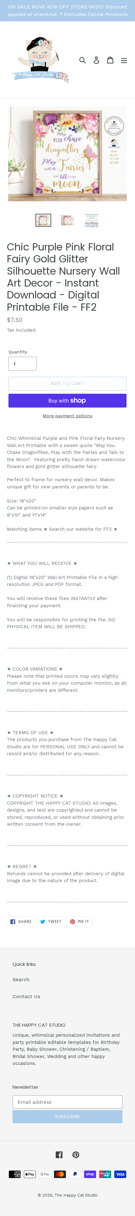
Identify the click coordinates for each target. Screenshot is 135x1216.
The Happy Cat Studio (76, 1195)
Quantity (17, 351)
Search (21, 979)
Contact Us (26, 996)
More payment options (67, 415)
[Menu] (124, 60)
